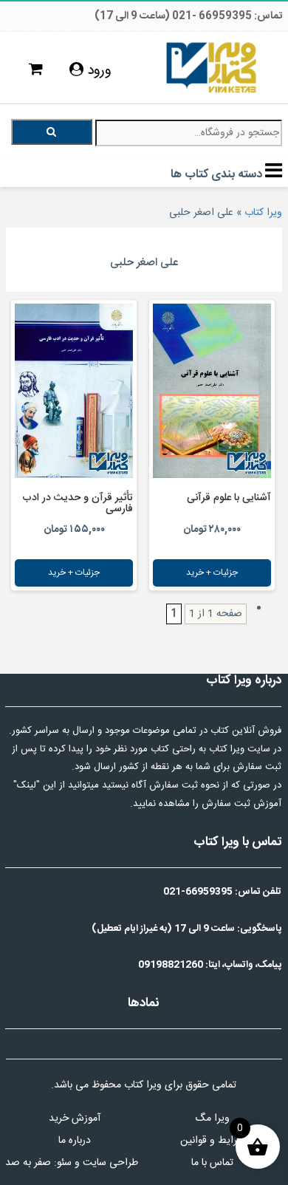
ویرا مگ (212, 1118)
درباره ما (74, 1141)
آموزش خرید (74, 1118)
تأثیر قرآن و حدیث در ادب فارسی (77, 503)
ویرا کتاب (263, 213)
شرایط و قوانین (212, 1141)
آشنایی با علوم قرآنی (229, 498)
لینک (26, 785)
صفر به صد (28, 1163)
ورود (97, 71)
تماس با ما (212, 1163)
